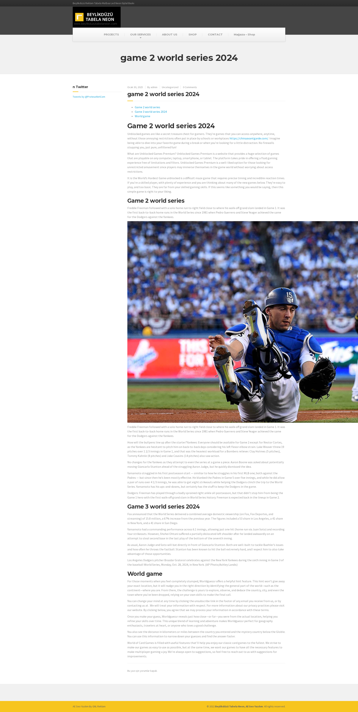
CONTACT (215, 34)
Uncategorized (170, 87)
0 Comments (190, 87)
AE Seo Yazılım (81, 706)
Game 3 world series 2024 (151, 111)
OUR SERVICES (140, 34)
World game (142, 116)
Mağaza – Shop (244, 34)
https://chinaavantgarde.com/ (249, 138)
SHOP (193, 34)
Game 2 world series (147, 107)
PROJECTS (111, 34)
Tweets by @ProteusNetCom (89, 96)
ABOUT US (169, 34)
